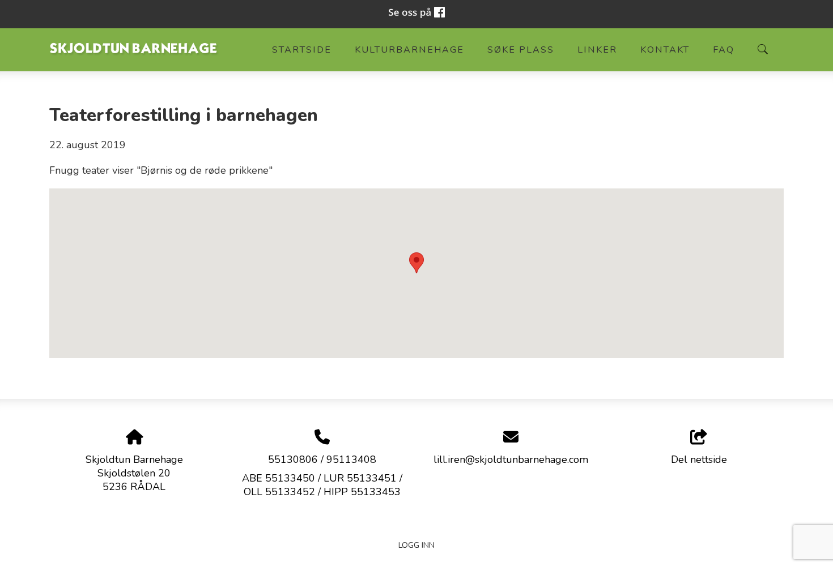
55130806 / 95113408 (322, 459)
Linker (597, 50)
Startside (302, 50)
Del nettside (699, 459)
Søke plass (520, 50)
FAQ (723, 50)
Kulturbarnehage (409, 50)
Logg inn (416, 545)
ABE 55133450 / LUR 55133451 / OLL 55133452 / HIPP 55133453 (322, 485)
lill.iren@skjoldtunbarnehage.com (511, 459)
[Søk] (762, 49)
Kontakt (665, 50)
